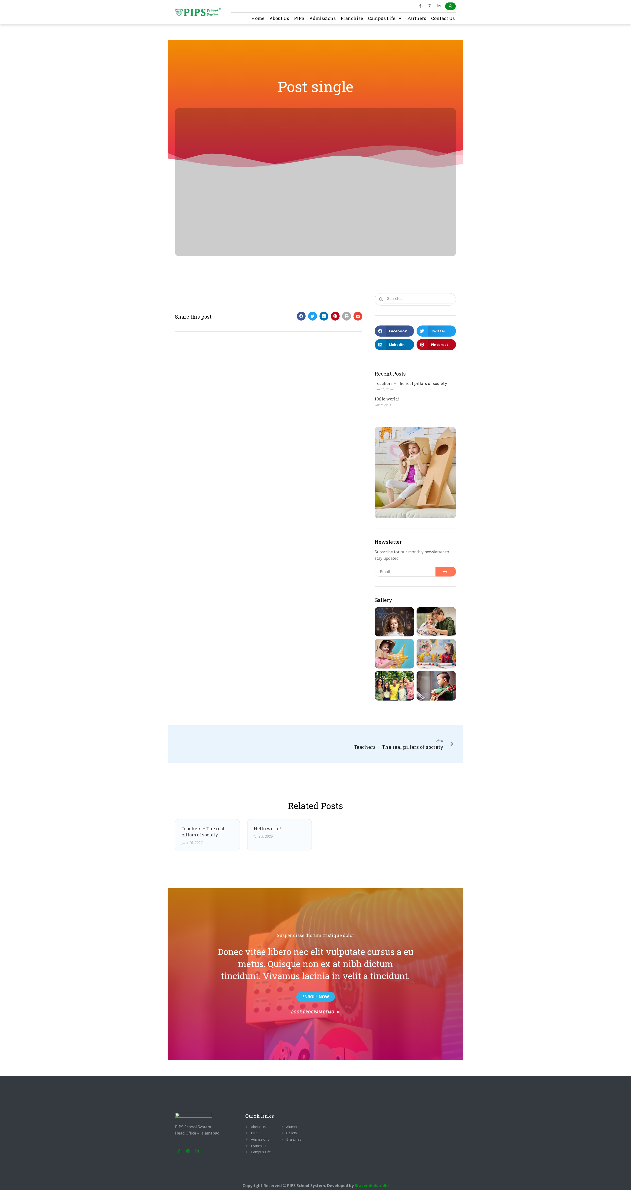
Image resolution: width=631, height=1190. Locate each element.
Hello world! (387, 398)
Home (257, 18)
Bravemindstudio (372, 1185)
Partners (416, 18)
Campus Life (381, 18)
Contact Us (443, 18)
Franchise (352, 18)
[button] (301, 316)
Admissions (322, 18)
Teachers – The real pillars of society (411, 383)
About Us (279, 18)
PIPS (299, 18)
